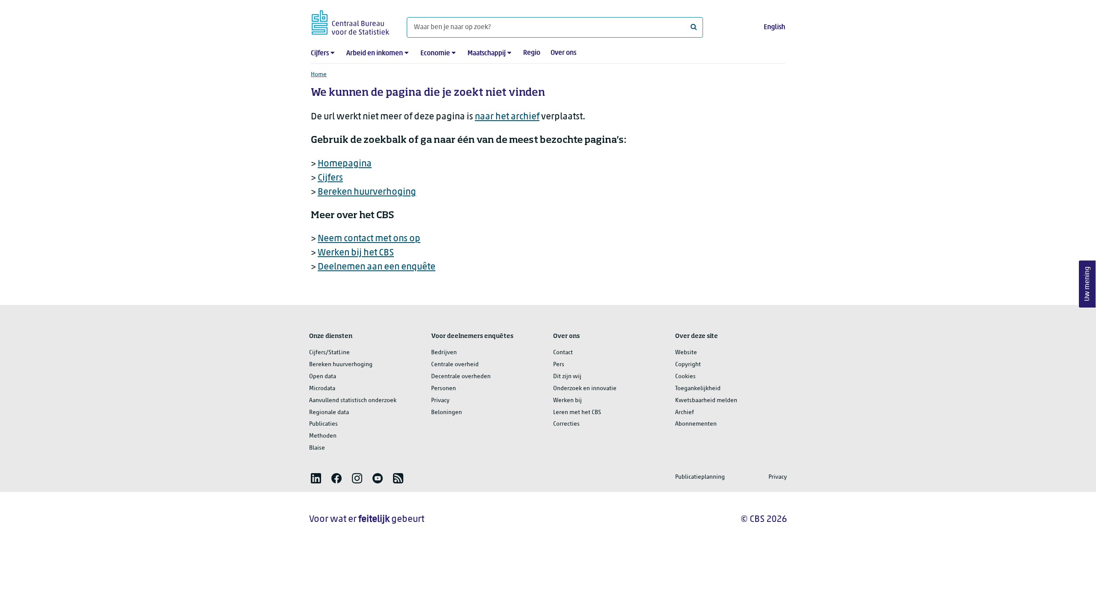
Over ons (563, 53)
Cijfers (320, 53)
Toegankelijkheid (698, 388)
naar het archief (507, 117)
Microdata (322, 388)
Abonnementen (696, 424)
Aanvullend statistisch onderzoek (352, 400)
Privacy (440, 400)
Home (319, 74)
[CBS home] (350, 21)
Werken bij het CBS (356, 253)
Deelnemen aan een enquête (376, 267)
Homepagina (345, 164)
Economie (435, 53)
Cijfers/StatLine (329, 352)
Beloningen (446, 412)
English (774, 27)
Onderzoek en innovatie (584, 388)
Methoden (323, 436)
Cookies (685, 376)
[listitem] (316, 478)
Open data (322, 376)
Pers (558, 364)
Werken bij (567, 400)
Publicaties (323, 424)
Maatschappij (487, 53)
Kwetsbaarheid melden (706, 400)
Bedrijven (444, 352)
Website (686, 352)
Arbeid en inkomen (374, 53)
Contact (563, 352)
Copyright (688, 364)
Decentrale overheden (461, 376)
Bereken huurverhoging (367, 192)
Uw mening (1087, 284)
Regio (531, 53)
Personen (443, 388)
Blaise (317, 448)
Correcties (566, 424)
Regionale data (329, 412)
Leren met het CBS (577, 412)
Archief (684, 412)
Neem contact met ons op (369, 239)
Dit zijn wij (567, 376)
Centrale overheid (455, 364)
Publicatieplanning (700, 477)
